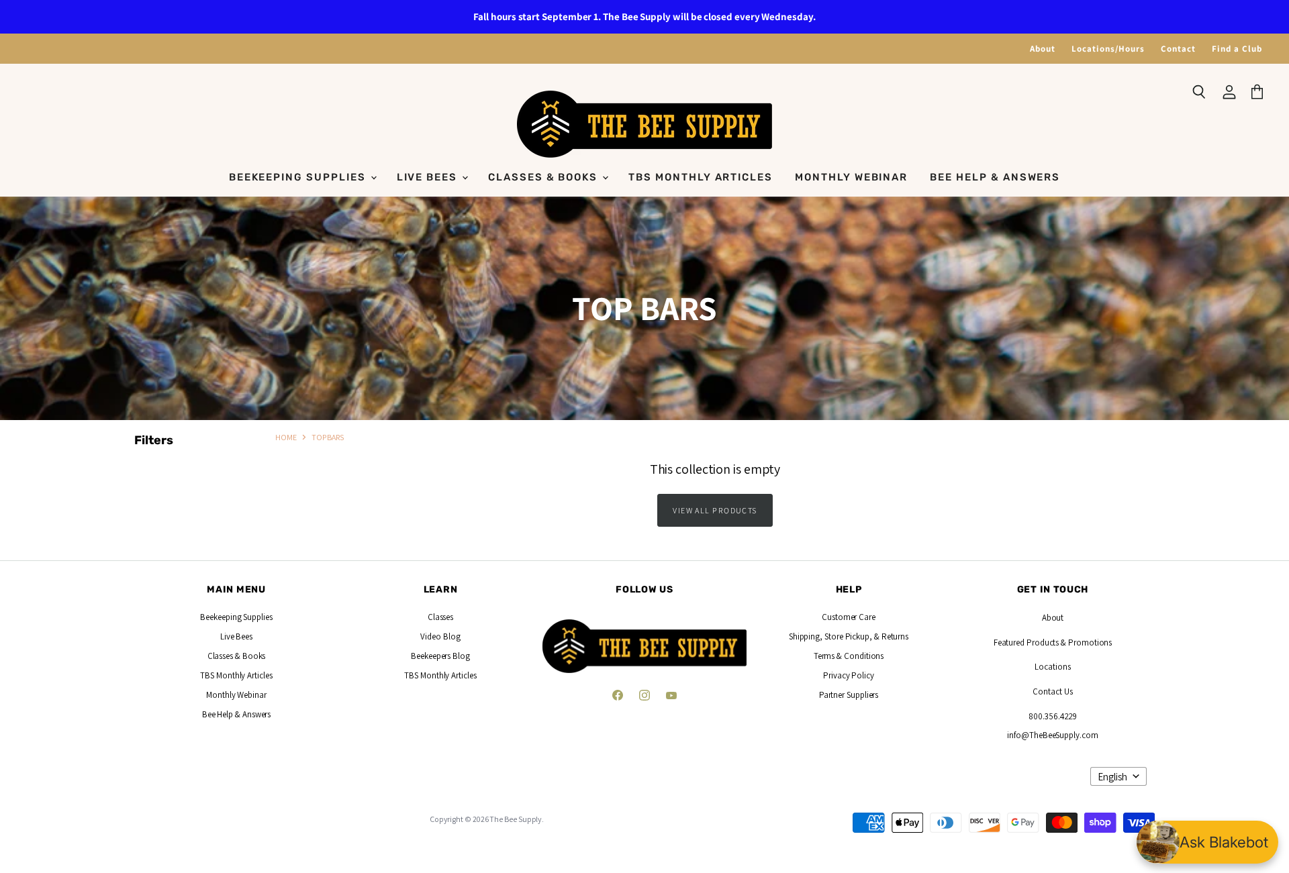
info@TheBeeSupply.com (1052, 735)
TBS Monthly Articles (700, 177)
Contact (1178, 48)
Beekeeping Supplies (299, 177)
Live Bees (429, 177)
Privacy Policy (848, 675)
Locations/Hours (1108, 48)
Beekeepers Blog (440, 656)
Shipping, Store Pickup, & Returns (848, 636)
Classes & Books (544, 177)
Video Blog (440, 636)
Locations (1052, 666)
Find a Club (1237, 48)
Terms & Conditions (849, 656)
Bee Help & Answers (995, 177)
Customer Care (848, 617)
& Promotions (1085, 642)
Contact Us (1052, 691)
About (1042, 48)
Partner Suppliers (849, 695)
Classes (440, 617)
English (1112, 776)
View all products (715, 510)
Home (286, 437)
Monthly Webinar (851, 177)
